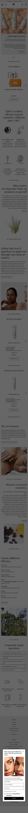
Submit (14, 798)
